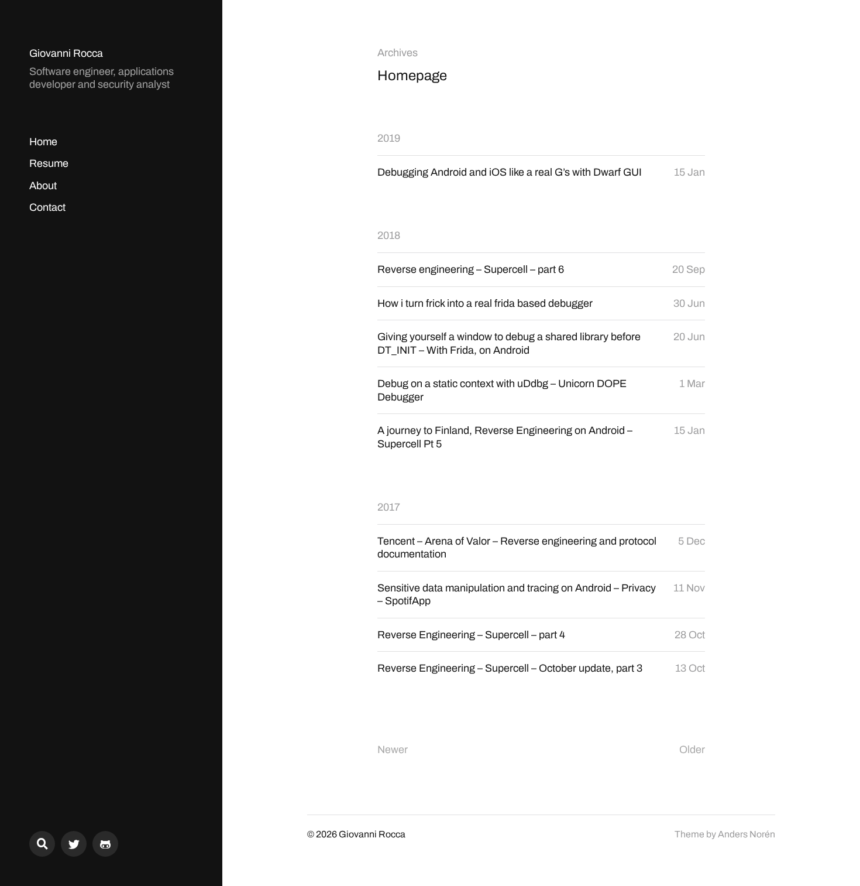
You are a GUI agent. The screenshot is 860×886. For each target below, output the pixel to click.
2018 (388, 235)
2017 (388, 507)
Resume (48, 163)
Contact (47, 207)
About (43, 185)
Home (43, 142)
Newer (392, 749)
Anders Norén (746, 834)
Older (692, 749)
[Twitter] (74, 844)
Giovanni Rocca (66, 53)
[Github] (105, 844)
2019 (388, 138)
